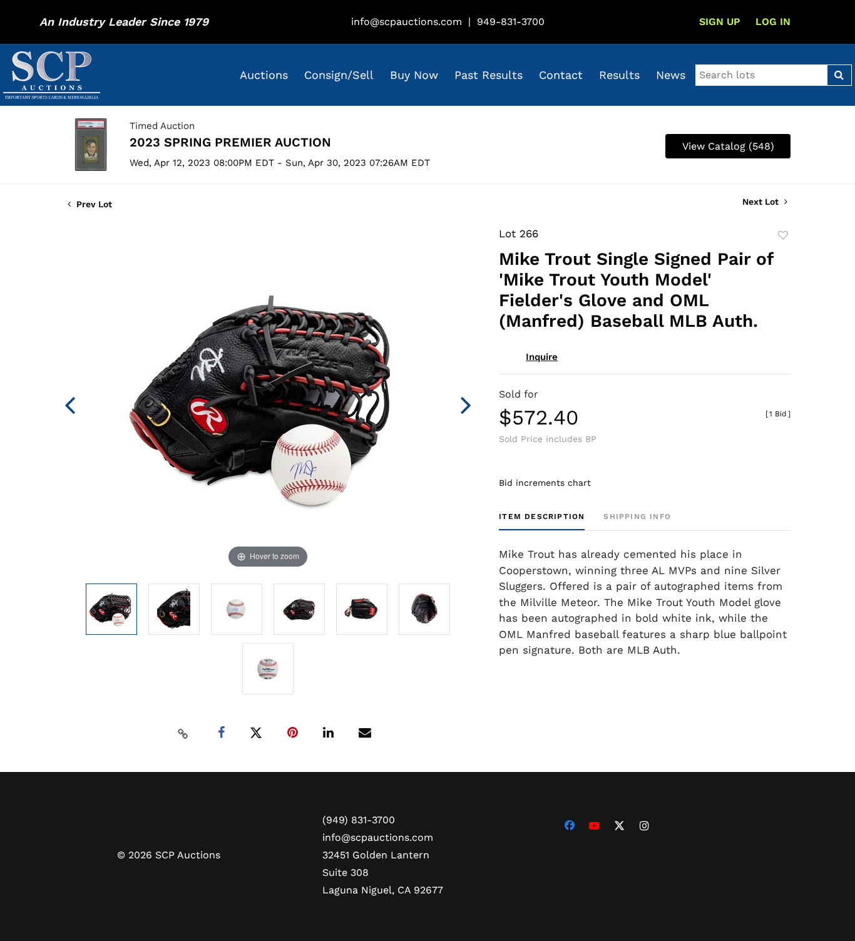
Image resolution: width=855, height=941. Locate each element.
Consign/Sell (339, 74)
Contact (561, 74)
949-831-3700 (511, 22)
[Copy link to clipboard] (183, 733)
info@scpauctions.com (406, 22)
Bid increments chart (545, 483)
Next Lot (761, 202)
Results (619, 74)
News (670, 74)
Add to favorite (783, 235)
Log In (773, 22)
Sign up (719, 22)
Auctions (264, 74)
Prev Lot (93, 204)
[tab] (542, 521)
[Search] (839, 75)
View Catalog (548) (728, 146)
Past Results (488, 74)
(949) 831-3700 (358, 820)
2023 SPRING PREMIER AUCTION (230, 142)
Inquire (542, 357)
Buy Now (414, 74)
